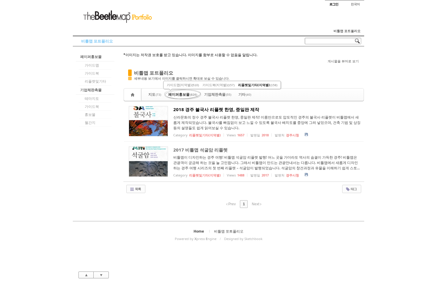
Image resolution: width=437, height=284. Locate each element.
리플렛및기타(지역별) (257, 85)
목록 (137, 189)
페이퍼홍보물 (91, 56)
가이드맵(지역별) (183, 85)
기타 (244, 94)
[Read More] (244, 121)
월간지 (90, 122)
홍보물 (90, 114)
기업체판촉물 (91, 89)
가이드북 (92, 73)
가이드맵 (92, 65)
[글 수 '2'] (133, 95)
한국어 (355, 4)
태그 (353, 189)
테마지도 (92, 98)
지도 (154, 94)
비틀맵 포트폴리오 (347, 31)
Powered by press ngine (195, 238)
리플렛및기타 (95, 81)
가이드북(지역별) (218, 85)
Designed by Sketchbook (243, 238)
